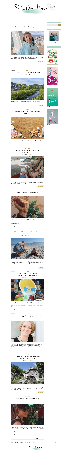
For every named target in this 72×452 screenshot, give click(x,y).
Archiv (34, 442)
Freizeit (27, 70)
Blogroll (30, 442)
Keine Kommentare (30, 28)
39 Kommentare (29, 318)
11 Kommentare (29, 194)
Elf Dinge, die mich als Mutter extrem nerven (27, 192)
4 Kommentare (29, 360)
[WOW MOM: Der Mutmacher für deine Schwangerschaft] (52, 76)
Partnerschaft (27, 148)
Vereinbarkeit (27, 190)
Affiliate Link (48, 65)
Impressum (16, 442)
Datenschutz (22, 442)
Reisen (28, 271)
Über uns (26, 442)
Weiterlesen (40, 61)
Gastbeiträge (27, 354)
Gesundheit (27, 24)
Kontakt (12, 442)
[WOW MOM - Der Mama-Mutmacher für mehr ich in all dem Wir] (52, 96)
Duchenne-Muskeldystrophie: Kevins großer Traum (27, 27)
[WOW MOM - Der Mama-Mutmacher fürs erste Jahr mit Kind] (52, 116)
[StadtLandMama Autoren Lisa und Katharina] (54, 36)
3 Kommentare (31, 154)
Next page (35, 438)
